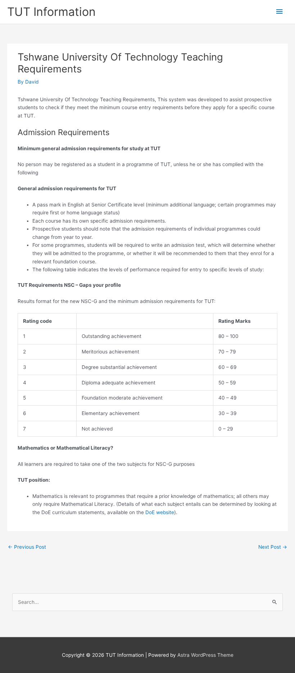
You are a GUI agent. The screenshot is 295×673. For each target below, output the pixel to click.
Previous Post (27, 547)
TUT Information (51, 12)
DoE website (159, 512)
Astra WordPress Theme (205, 655)
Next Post (272, 547)
